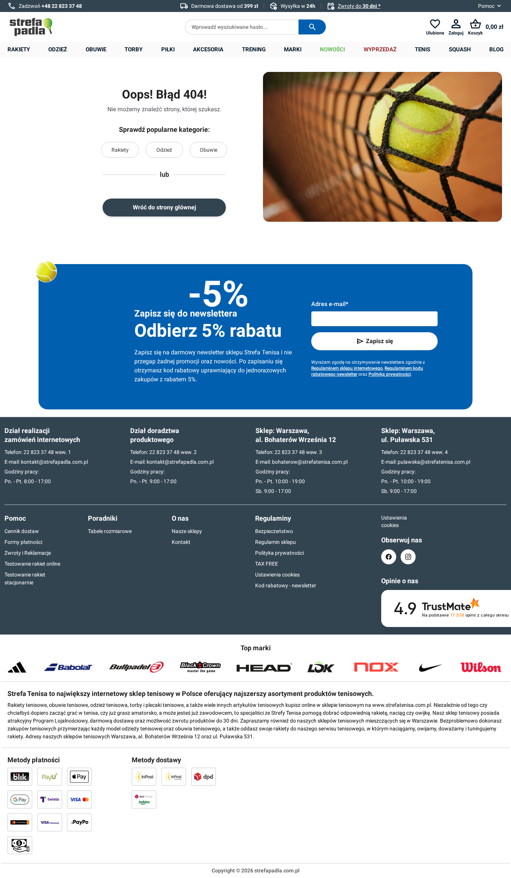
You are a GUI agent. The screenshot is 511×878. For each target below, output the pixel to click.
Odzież (164, 150)
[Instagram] (408, 556)
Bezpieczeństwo (274, 531)
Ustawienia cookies (277, 575)
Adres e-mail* (329, 304)
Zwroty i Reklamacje (27, 553)
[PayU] (49, 776)
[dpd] (203, 776)
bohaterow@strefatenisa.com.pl (310, 462)
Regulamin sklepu (275, 542)
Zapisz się (379, 341)
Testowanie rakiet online (32, 564)
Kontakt (181, 542)
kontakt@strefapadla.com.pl (54, 462)
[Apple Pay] (79, 776)
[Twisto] (49, 799)
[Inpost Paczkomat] (173, 776)
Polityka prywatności (279, 553)
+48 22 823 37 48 (62, 6)
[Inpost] (144, 776)
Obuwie (208, 150)
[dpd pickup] (144, 799)
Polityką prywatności (389, 374)
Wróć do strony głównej (164, 207)
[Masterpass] (19, 822)
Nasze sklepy (187, 531)
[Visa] (79, 799)
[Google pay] (19, 799)
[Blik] (19, 776)
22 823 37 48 (39, 452)
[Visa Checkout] (49, 822)
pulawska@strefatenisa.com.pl (434, 462)
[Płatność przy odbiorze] (19, 845)
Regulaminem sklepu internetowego (347, 368)
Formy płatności (23, 542)
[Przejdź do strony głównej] (31, 27)
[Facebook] (388, 556)
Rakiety (120, 150)
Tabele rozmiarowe (110, 531)
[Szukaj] (312, 26)
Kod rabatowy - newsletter (285, 585)
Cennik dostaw (21, 531)
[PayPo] (79, 822)
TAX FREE (266, 564)
